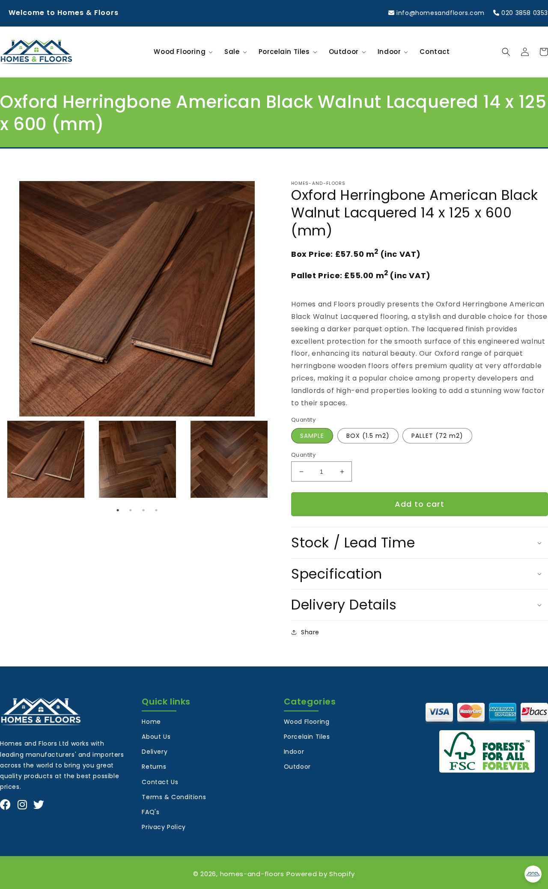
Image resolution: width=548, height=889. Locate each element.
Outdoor (297, 766)
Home (151, 721)
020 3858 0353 (524, 13)
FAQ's (150, 812)
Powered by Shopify (320, 873)
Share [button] (310, 632)
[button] (181, 51)
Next (280, 459)
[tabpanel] (46, 459)
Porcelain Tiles (307, 736)
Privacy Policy (163, 827)
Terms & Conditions (174, 797)
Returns (154, 766)
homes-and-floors (252, 873)
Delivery (154, 751)
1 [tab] (117, 510)
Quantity (303, 455)
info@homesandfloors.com (440, 13)
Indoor (294, 751)
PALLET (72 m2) (437, 435)
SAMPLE (312, 435)
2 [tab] (130, 510)
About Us (156, 736)
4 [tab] (156, 510)
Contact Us (160, 782)
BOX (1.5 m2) (368, 435)
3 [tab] (143, 510)
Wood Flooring (307, 721)
